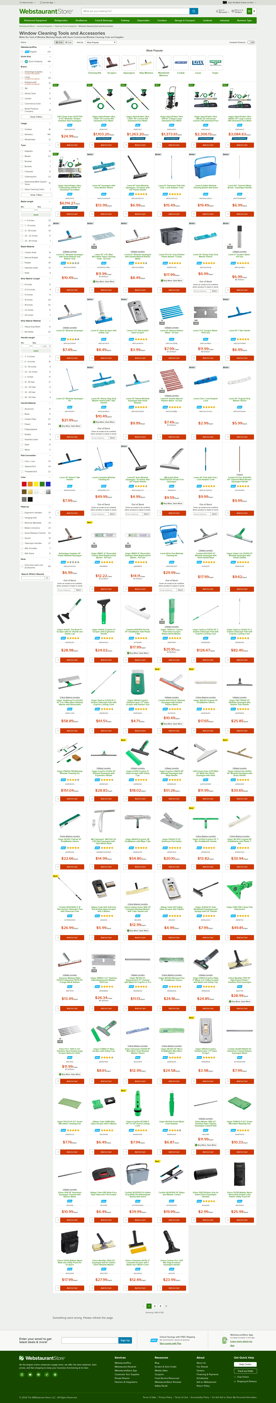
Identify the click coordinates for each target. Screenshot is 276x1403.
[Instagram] (21, 1374)
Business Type (244, 20)
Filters (23, 42)
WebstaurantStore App (126, 1370)
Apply (36, 215)
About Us (201, 1363)
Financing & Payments (207, 1374)
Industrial (224, 20)
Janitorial (207, 20)
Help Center (27, 2)
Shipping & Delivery (247, 1381)
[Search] (47, 578)
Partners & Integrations (126, 1382)
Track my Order (245, 1371)
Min (22, 207)
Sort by (80, 42)
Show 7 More (36, 195)
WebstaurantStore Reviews (168, 1382)
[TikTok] (46, 1374)
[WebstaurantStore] (59, 1358)
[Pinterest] (55, 1374)
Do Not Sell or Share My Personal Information (234, 1397)
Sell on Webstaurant (206, 1382)
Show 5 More (36, 117)
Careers (200, 1370)
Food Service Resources (167, 1378)
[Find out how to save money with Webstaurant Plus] (70, 125)
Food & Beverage (104, 20)
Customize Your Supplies (127, 1374)
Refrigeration (61, 20)
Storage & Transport (185, 20)
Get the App (47, 2)
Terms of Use (181, 1397)
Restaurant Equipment (35, 20)
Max (39, 207)
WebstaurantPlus (123, 1363)
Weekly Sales (161, 1370)
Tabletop (125, 20)
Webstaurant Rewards (125, 1367)
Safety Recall (161, 1386)
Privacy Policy (165, 1397)
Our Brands (202, 1367)
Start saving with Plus (170, 1343)
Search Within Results (32, 574)
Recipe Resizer (122, 1378)
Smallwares (81, 20)
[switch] (251, 42)
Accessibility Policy (200, 1397)
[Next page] (166, 1306)
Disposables (143, 20)
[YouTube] (30, 1374)
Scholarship (202, 1378)
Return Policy (203, 1386)
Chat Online (243, 1377)
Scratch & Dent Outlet (165, 1367)
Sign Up (125, 1340)
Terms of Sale (149, 1397)
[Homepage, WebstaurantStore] (46, 11)
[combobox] (135, 11)
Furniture (162, 20)
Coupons (159, 1374)
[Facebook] (38, 1374)
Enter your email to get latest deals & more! (35, 1340)
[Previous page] (143, 1306)
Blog (157, 1363)
